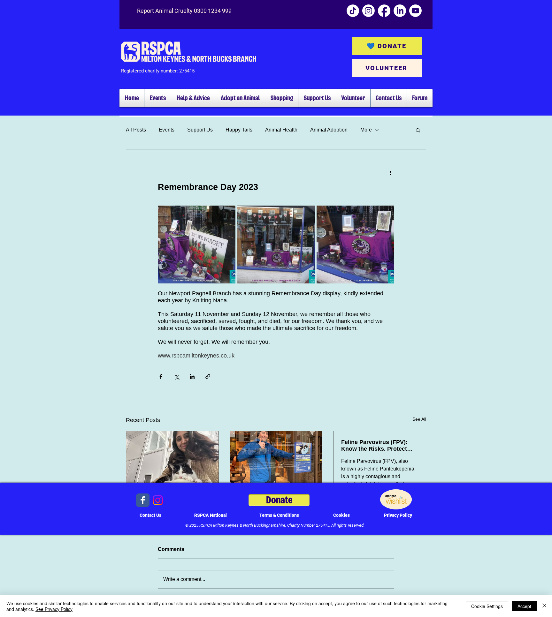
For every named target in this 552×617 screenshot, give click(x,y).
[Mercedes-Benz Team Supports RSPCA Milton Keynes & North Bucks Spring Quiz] (276, 457)
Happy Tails (239, 129)
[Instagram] (368, 10)
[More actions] (390, 172)
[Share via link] (208, 376)
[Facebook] (384, 10)
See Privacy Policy (54, 609)
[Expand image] (196, 244)
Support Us (200, 129)
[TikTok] (353, 10)
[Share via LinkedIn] (192, 376)
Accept (524, 606)
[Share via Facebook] (161, 376)
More (366, 129)
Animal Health (281, 129)
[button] (418, 129)
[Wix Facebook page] (143, 500)
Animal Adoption (329, 129)
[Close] (544, 606)
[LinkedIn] (400, 10)
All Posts (136, 129)
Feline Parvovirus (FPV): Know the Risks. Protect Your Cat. (374, 445)
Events (166, 129)
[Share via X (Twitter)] (176, 376)
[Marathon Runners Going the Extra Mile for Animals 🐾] (172, 457)
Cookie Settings (487, 606)
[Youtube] (415, 10)
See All (419, 419)
